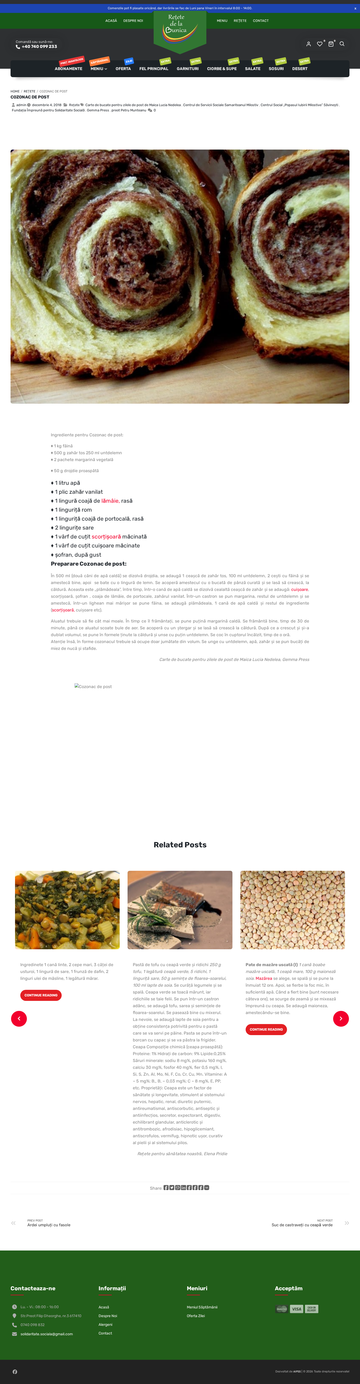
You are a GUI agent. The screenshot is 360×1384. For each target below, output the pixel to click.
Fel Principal (154, 65)
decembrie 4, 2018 (46, 105)
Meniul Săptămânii (202, 1307)
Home (15, 91)
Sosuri (276, 65)
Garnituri (188, 65)
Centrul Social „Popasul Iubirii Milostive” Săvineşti (299, 105)
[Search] (342, 44)
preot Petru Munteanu (128, 110)
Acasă (111, 21)
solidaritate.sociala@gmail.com (47, 1334)
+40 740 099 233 (39, 46)
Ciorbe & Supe (222, 65)
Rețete (240, 21)
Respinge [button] (355, 8)
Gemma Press (98, 110)
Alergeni (105, 1324)
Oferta (124, 65)
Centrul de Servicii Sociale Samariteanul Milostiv (220, 105)
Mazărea (264, 978)
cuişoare (299, 589)
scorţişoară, (63, 609)
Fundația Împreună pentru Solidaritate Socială (48, 110)
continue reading (41, 995)
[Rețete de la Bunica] (180, 29)
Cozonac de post (30, 97)
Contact (261, 21)
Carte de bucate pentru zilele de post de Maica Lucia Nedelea (133, 105)
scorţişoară (106, 536)
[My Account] (308, 44)
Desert (300, 65)
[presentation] (19, 1019)
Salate (253, 65)
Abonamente (69, 65)
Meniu (222, 21)
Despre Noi (133, 21)
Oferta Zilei (196, 1316)
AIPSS (297, 1371)
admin (21, 105)
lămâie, (110, 500)
